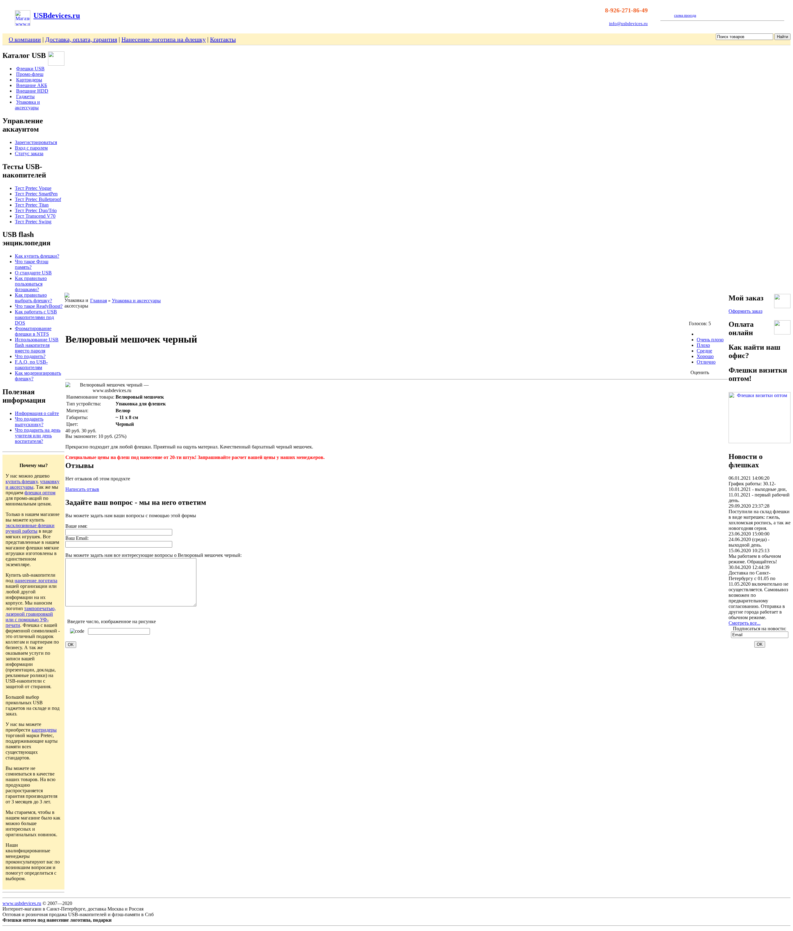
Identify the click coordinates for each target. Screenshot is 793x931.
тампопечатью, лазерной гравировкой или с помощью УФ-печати (31, 617)
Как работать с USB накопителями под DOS (36, 317)
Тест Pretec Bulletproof (38, 199)
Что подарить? (30, 356)
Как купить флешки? (37, 256)
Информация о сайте (37, 413)
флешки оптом (39, 492)
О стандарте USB (33, 272)
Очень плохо (710, 339)
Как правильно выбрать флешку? (33, 297)
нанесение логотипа (36, 580)
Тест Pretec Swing (33, 221)
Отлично (706, 362)
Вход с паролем (31, 148)
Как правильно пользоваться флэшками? (31, 284)
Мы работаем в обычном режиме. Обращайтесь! (755, 558)
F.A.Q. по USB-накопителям (31, 364)
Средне (704, 350)
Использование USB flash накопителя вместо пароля (37, 345)
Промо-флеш (29, 74)
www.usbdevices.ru (21, 903)
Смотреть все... (744, 623)
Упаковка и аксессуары (27, 104)
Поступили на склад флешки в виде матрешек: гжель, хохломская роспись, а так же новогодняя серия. (760, 520)
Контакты (223, 39)
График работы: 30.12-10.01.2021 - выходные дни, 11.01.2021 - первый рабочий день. (759, 492)
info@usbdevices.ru (628, 23)
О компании (25, 39)
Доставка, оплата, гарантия (81, 39)
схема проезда (685, 15)
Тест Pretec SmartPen (36, 193)
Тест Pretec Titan (32, 205)
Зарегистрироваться (36, 142)
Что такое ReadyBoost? (39, 306)
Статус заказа (29, 153)
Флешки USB (30, 68)
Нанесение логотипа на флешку (163, 39)
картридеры (44, 729)
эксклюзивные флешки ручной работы (30, 528)
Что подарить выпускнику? (29, 421)
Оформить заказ (745, 311)
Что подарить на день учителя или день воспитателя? (37, 435)
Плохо (703, 345)
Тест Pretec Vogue (33, 188)
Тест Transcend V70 (35, 216)
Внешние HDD (32, 91)
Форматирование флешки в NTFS (33, 331)
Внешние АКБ (31, 85)
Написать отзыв (82, 489)
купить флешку (21, 481)
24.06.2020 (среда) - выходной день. (749, 542)
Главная (98, 300)
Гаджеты (25, 96)
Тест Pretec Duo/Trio (36, 210)
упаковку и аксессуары (32, 484)
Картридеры (29, 79)
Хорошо (705, 356)
